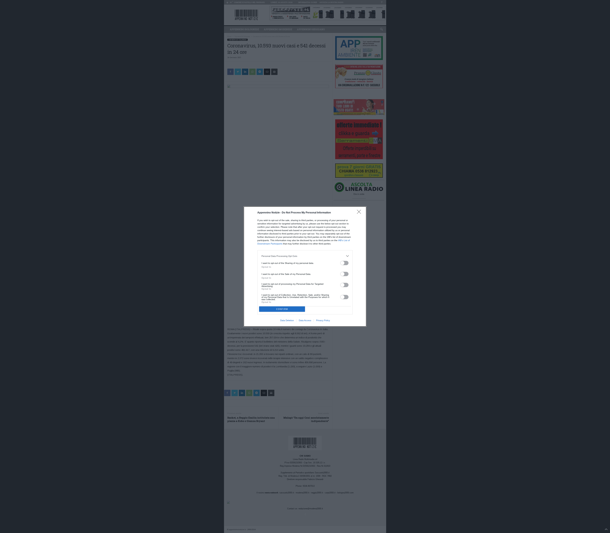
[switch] (344, 263)
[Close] (360, 213)
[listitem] (305, 256)
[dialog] (305, 266)
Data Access (305, 320)
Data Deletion (287, 320)
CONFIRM (282, 309)
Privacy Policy (323, 320)
